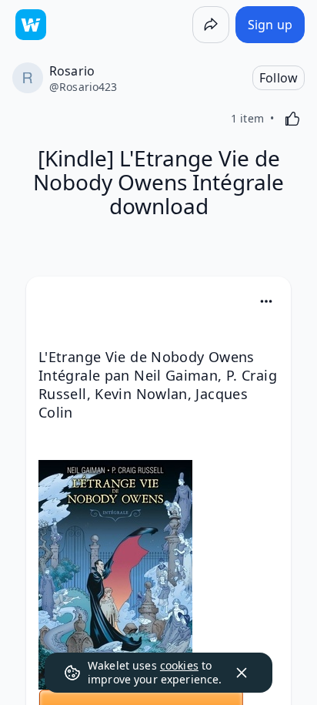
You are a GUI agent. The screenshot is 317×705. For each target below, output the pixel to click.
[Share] (210, 24)
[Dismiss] (241, 672)
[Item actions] (266, 301)
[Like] (292, 118)
